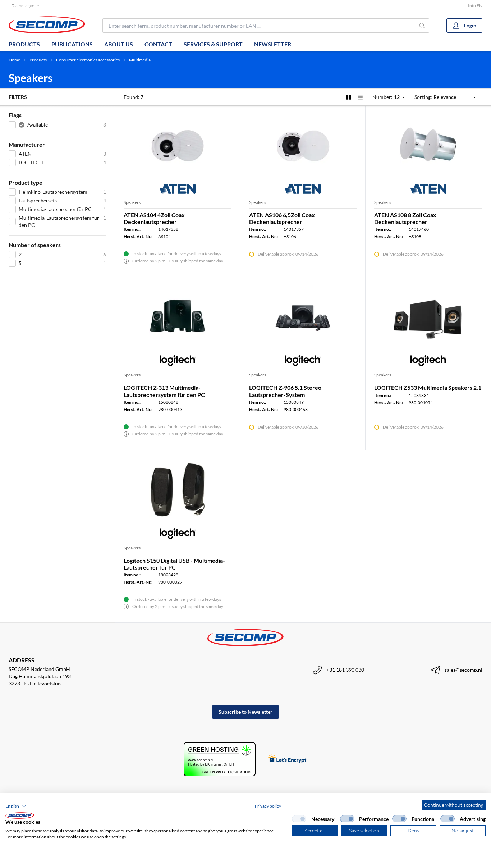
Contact (158, 44)
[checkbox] (299, 818)
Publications (72, 44)
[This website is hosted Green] (220, 759)
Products (24, 44)
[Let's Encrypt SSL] (287, 759)
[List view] (360, 97)
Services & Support (213, 44)
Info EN (475, 5)
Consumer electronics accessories (88, 60)
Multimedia (140, 60)
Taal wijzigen (23, 5)
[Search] (422, 25)
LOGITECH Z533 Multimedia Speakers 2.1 (427, 387)
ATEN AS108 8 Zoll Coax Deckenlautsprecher (405, 218)
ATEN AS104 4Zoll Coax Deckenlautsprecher (154, 218)
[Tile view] (348, 97)
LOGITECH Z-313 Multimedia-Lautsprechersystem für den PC (164, 391)
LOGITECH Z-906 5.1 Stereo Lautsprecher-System (285, 391)
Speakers (132, 202)
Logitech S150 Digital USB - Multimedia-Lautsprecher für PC (174, 564)
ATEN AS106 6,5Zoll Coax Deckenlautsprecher (282, 218)
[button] (15, 806)
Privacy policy (268, 806)
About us (118, 44)
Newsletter (272, 44)
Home (14, 60)
